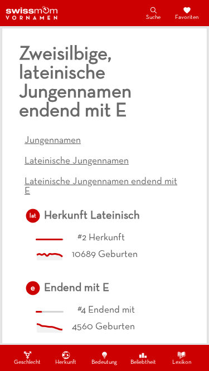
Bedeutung (104, 362)
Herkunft (65, 362)
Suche (153, 17)
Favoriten (186, 17)
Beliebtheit (143, 362)
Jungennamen (53, 140)
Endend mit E (76, 288)
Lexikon (181, 362)
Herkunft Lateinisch (92, 216)
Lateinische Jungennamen (77, 161)
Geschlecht (27, 362)
